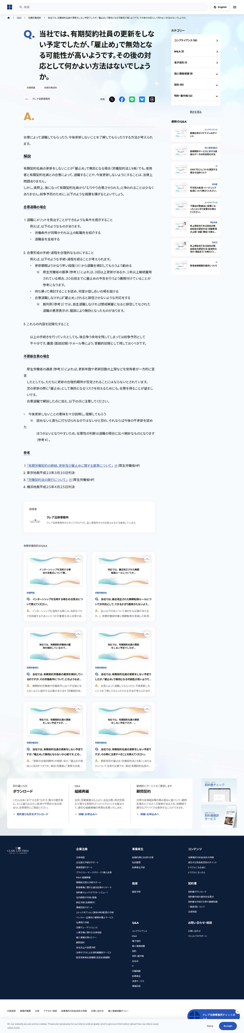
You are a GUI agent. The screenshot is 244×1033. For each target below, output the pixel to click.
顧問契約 (80, 942)
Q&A (19, 18)
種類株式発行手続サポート (88, 882)
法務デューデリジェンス (87, 927)
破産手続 (136, 891)
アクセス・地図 (50, 1010)
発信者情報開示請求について (203, 265)
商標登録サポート (84, 867)
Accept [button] (228, 1025)
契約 (134, 951)
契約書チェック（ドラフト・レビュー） (92, 892)
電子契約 (136, 941)
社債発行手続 (82, 922)
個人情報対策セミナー (86, 937)
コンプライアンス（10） (186, 40)
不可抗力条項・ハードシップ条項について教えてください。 (203, 189)
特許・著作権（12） (183, 96)
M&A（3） (179, 51)
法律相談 (80, 857)
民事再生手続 (138, 867)
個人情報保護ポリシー (118, 1010)
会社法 (214, 242)
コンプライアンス (210, 129)
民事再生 (136, 976)
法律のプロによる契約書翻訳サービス (93, 952)
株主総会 (213, 222)
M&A (134, 936)
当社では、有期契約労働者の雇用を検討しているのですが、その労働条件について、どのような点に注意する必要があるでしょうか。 (55, 679)
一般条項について (196, 906)
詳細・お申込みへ (88, 814)
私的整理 (136, 862)
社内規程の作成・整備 (86, 897)
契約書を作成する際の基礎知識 (203, 901)
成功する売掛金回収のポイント (202, 862)
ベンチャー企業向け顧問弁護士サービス (94, 917)
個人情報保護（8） (183, 73)
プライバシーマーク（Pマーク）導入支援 (94, 872)
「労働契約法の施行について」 (47, 480)
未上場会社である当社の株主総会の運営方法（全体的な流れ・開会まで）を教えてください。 (203, 250)
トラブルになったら (196, 872)
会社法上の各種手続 (85, 947)
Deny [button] (210, 1025)
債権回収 (136, 986)
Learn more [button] (14, 1027)
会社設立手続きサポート (87, 862)
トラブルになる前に (197, 867)
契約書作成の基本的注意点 (201, 896)
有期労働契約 (34, 18)
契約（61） (179, 85)
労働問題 (31, 87)
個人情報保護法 (211, 148)
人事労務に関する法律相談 (88, 932)
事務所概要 (25, 1010)
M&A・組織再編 (83, 877)
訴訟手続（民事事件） (85, 902)
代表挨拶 (11, 1010)
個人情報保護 (138, 946)
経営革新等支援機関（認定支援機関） (93, 957)
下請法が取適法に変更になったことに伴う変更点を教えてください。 (203, 209)
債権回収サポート (84, 907)
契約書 (214, 184)
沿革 (37, 1010)
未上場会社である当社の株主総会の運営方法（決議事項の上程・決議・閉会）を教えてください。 (203, 230)
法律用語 (192, 911)
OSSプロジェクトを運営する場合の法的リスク (203, 171)
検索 (21, 7)
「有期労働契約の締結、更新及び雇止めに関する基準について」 (70, 465)
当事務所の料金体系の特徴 (201, 857)
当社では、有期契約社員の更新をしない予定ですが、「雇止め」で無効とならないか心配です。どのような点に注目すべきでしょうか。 (55, 754)
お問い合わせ (194, 931)
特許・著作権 (138, 956)
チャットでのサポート (197, 936)
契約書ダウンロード (197, 891)
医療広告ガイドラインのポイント (203, 135)
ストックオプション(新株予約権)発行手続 (95, 912)
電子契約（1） (181, 62)
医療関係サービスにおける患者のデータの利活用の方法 (203, 153)
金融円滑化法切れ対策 (142, 857)
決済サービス (138, 981)
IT (216, 166)
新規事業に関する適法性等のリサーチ (93, 887)
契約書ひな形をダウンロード (32, 814)
